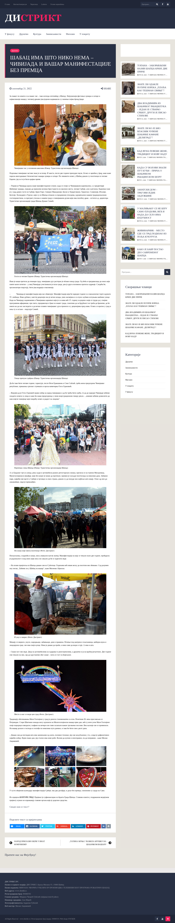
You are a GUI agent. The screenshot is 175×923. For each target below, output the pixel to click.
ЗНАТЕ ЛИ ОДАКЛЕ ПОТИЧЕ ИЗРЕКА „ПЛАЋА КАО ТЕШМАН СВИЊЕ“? (151, 87)
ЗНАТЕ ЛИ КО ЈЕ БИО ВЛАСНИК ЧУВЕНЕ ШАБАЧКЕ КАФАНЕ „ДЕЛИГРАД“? (148, 133)
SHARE (107, 88)
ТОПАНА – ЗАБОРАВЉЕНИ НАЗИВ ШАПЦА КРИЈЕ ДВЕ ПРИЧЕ (152, 68)
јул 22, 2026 (142, 94)
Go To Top (167, 918)
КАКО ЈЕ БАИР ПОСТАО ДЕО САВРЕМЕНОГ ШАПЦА (150, 252)
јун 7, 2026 (142, 259)
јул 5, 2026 (142, 157)
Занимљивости (53, 34)
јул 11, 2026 (142, 141)
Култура (37, 34)
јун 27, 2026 (142, 199)
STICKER (71, 919)
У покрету (85, 34)
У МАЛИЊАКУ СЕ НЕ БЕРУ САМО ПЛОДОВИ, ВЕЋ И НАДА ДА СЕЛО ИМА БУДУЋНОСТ (152, 213)
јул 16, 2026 (142, 119)
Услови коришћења (57, 4)
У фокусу (9, 34)
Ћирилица (34, 4)
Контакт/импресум (20, 4)
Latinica (44, 4)
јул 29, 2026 (142, 75)
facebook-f (162, 4)
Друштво (23, 34)
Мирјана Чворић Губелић (159, 75)
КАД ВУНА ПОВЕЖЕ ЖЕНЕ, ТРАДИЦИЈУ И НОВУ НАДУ (152, 152)
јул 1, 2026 (142, 180)
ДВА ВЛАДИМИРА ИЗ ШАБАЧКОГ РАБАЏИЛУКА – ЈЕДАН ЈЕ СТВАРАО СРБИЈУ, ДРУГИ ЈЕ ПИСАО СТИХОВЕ (151, 109)
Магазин (70, 34)
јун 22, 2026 (142, 221)
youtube (167, 4)
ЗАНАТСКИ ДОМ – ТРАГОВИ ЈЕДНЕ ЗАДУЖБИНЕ (147, 192)
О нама (7, 4)
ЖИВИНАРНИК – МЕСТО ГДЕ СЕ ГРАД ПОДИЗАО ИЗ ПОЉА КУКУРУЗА (151, 233)
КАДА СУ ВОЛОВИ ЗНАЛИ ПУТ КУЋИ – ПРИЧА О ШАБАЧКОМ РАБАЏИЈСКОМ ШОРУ (151, 172)
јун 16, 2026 (142, 240)
